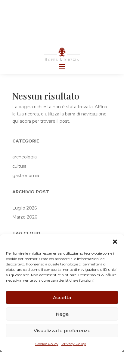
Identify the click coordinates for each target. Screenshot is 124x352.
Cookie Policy (46, 343)
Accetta (62, 297)
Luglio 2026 (24, 208)
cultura (19, 166)
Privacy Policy (73, 343)
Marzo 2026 (24, 217)
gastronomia (25, 175)
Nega (62, 314)
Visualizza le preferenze (62, 330)
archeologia (24, 157)
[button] (115, 242)
